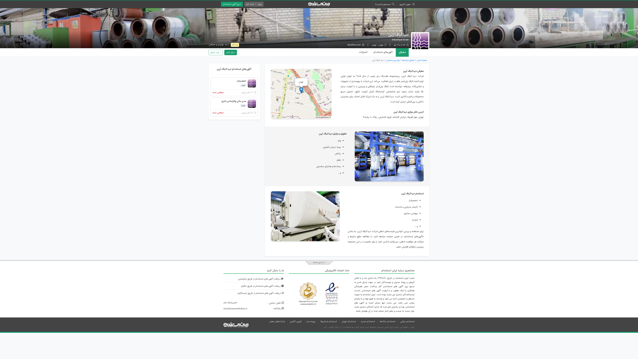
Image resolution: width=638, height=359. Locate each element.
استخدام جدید (368, 321)
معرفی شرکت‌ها (408, 60)
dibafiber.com (354, 45)
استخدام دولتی (407, 321)
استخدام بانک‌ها (387, 321)
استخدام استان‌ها (328, 321)
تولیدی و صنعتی (216, 44)
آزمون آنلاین (296, 321)
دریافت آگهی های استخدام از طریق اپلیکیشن (259, 279)
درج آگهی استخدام (232, 4)
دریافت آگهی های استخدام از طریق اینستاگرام (260, 293)
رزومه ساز (311, 321)
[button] (301, 90)
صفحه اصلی (422, 60)
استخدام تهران (349, 321)
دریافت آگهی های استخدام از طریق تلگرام (261, 286)
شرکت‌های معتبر (277, 321)
